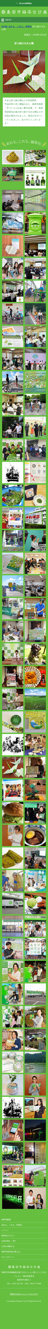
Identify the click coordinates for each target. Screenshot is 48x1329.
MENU (8, 20)
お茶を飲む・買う (8, 1241)
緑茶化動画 (6, 1219)
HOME (4, 26)
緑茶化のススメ (8, 1236)
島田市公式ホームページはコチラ (24, 1294)
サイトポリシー (8, 1257)
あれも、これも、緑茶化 (20, 26)
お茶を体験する (8, 1246)
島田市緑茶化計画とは (10, 1252)
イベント (5, 1230)
